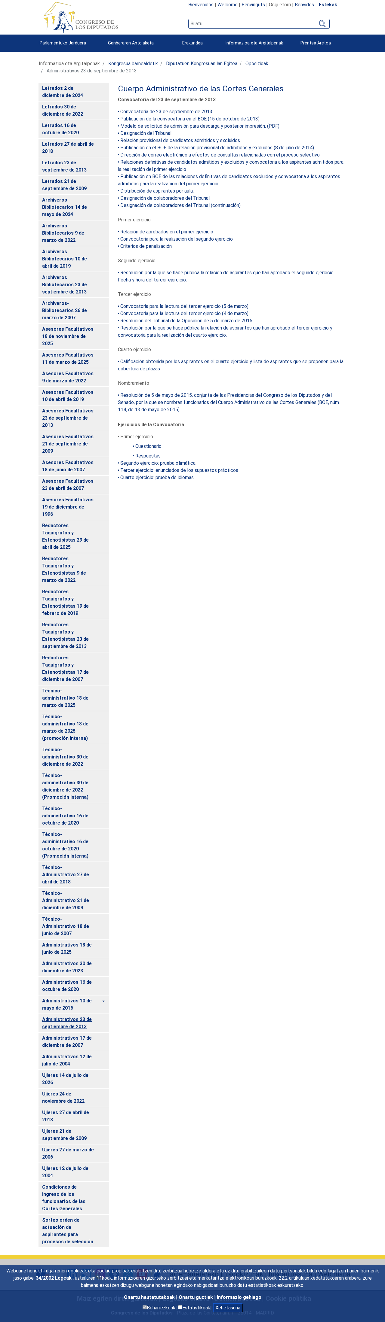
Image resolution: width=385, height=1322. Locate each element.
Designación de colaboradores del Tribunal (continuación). (181, 205)
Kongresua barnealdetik (133, 63)
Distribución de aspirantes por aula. (157, 191)
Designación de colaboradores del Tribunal (165, 198)
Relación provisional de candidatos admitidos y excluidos (180, 140)
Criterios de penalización (146, 246)
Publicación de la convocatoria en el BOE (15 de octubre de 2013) (190, 119)
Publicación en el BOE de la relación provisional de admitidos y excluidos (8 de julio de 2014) (217, 147)
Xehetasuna (227, 1308)
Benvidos (304, 5)
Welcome (227, 5)
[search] (259, 24)
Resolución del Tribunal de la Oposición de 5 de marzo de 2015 (186, 321)
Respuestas (148, 456)
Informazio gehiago (239, 1297)
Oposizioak (256, 63)
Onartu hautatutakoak (150, 1297)
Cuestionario (148, 446)
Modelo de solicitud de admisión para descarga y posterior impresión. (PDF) (199, 126)
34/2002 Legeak (54, 1278)
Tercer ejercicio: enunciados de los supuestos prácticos (179, 470)
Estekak (328, 5)
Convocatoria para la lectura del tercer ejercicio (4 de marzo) (184, 313)
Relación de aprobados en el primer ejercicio (166, 232)
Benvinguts (253, 5)
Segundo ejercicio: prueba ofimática (158, 463)
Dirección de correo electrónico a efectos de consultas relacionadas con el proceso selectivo (220, 155)
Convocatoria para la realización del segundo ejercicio (176, 239)
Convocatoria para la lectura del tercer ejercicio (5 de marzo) (184, 306)
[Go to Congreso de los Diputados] (80, 17)
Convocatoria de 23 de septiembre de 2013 (166, 111)
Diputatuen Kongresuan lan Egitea (201, 63)
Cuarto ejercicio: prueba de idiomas (157, 477)
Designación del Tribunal (145, 133)
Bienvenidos (201, 5)
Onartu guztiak (196, 1297)
